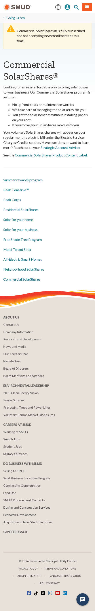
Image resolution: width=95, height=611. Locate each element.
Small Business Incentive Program (26, 478)
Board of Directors (16, 368)
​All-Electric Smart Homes (22, 259)
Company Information (18, 332)
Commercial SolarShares (21, 279)
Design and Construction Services (26, 507)
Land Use (9, 493)
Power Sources (13, 400)
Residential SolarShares (20, 209)
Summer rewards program (23, 180)
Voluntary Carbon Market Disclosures (29, 415)
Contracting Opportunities (22, 485)
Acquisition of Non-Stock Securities (28, 522)
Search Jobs (11, 439)
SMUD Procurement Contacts (24, 500)
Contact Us (11, 324)
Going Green (15, 18)
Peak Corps (12, 199)
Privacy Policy (28, 568)
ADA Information (29, 576)
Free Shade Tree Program (22, 239)
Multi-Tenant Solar (17, 249)
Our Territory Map (15, 354)
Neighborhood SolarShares (23, 269)
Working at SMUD (15, 432)
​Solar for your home (18, 219)
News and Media (14, 346)
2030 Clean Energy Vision (21, 393)
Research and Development (22, 339)
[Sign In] (67, 7)
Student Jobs (12, 446)
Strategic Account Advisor (60, 147)
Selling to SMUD (14, 471)
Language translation (65, 576)
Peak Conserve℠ (16, 190)
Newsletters (12, 361)
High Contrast (49, 583)
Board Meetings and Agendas (23, 376)
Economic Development (19, 515)
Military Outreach (15, 454)
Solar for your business (20, 229)
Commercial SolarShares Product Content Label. (51, 155)
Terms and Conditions (60, 568)
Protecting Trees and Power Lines (27, 407)
